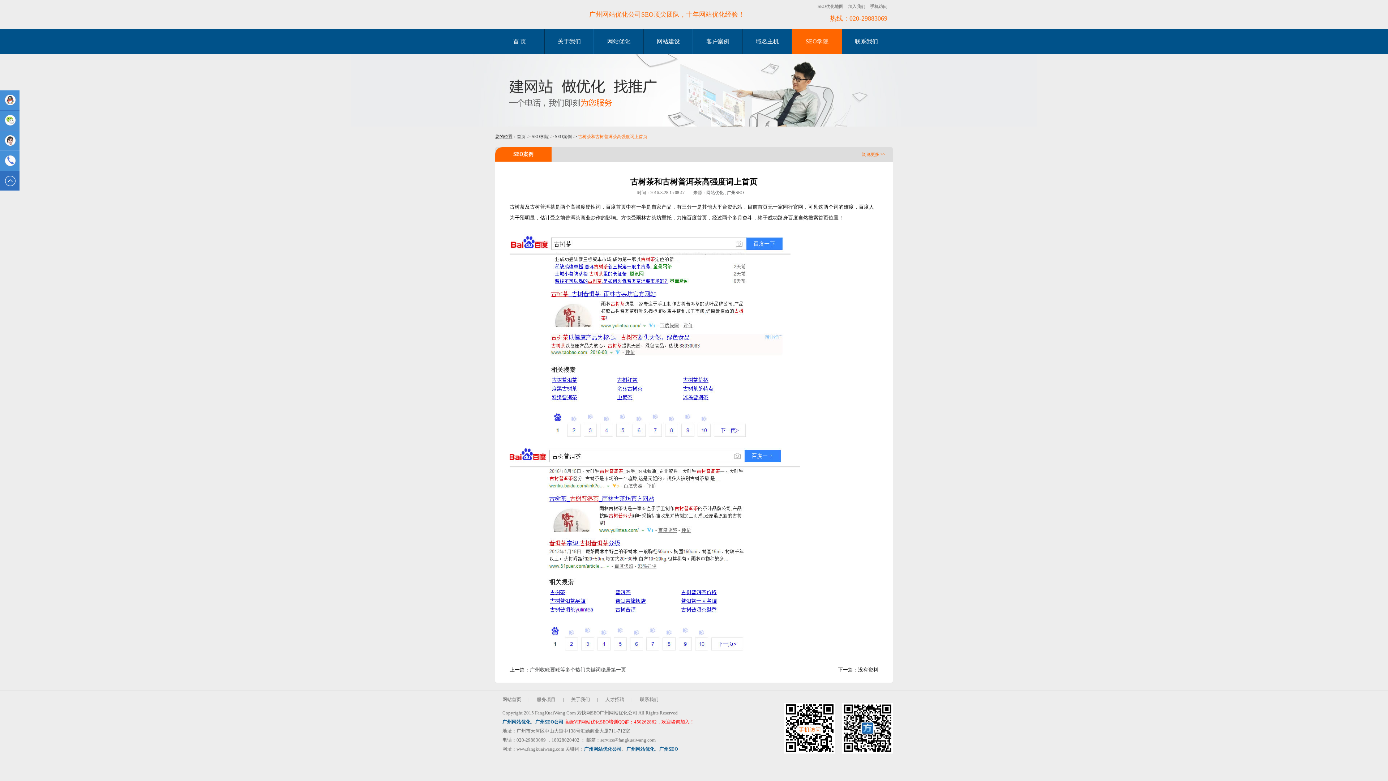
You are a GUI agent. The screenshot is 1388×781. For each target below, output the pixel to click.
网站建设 (668, 41)
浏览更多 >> (874, 154)
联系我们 (866, 41)
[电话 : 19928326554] (10, 161)
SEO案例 (563, 136)
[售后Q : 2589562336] (10, 140)
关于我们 (569, 41)
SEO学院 (817, 41)
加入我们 (856, 6)
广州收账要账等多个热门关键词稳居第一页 (578, 670)
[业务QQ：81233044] (10, 100)
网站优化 (618, 41)
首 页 (519, 41)
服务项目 (546, 699)
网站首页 (511, 699)
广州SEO (735, 192)
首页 (521, 136)
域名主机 (767, 41)
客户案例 (717, 41)
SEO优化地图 (830, 6)
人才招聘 (614, 699)
